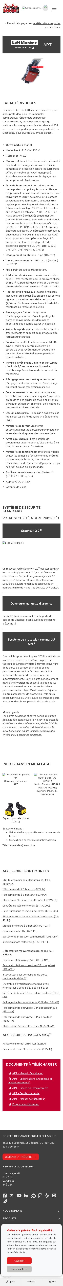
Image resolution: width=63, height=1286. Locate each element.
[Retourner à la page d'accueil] (11, 8)
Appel (11, 1281)
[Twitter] (12, 1196)
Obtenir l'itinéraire (18, 1157)
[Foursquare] (40, 1196)
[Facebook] (5, 1196)
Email (33, 1281)
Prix (53, 1281)
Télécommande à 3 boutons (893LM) (24, 889)
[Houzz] (26, 1196)
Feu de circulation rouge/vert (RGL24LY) (26, 960)
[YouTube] (19, 1196)
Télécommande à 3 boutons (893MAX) (25, 894)
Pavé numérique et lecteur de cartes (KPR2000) (30, 911)
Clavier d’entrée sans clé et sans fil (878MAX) (29, 1026)
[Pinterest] (54, 1196)
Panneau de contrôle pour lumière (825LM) (27, 1049)
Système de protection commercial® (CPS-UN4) (30, 936)
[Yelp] (47, 1196)
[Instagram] (5, 1201)
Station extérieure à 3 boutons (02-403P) (26, 925)
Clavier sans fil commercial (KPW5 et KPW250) (30, 900)
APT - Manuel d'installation (27, 1073)
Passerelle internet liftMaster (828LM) (25, 1043)
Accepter (19, 1260)
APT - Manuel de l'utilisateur (28, 1099)
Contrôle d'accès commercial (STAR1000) (26, 905)
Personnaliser (19, 1269)
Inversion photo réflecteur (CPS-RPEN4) (26, 942)
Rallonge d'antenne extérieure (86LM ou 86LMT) (31, 1002)
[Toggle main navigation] (54, 10)
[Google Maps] (33, 1196)
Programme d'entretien (25, 1104)
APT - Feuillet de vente (25, 1093)
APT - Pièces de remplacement (30, 1088)
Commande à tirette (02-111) (20, 931)
